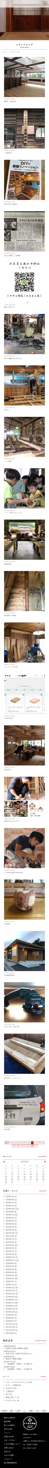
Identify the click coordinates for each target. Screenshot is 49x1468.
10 (14, 1146)
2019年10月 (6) (12, 1294)
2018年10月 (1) (12, 1312)
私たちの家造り (9, 1425)
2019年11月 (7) (12, 1291)
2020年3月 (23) (12, 1279)
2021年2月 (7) (11, 1251)
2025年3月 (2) (11, 1197)
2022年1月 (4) (11, 1230)
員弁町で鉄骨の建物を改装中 (17, 1348)
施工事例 (7, 1421)
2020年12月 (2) (12, 1257)
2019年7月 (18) (12, 1303)
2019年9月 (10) (12, 1297)
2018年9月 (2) (11, 1315)
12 (23, 1146)
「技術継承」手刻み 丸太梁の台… (20, 1364)
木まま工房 (8, 1429)
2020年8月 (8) (11, 1263)
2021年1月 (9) (11, 1254)
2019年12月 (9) (12, 1288)
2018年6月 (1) (11, 1321)
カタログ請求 (9, 1455)
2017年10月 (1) (12, 1330)
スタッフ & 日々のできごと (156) (19, 1382)
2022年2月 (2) (11, 1227)
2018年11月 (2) (12, 1309)
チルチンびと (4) (12, 1400)
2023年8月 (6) (11, 1212)
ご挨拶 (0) (10, 1391)
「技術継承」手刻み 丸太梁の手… (20, 1369)
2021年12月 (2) (12, 1233)
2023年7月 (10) (12, 1215)
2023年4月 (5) (11, 1224)
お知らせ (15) (11, 1388)
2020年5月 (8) (11, 1272)
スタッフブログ (9, 1440)
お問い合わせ (9, 1448)
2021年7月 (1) (11, 1239)
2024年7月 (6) (11, 1203)
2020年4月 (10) (12, 1275)
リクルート (8, 1459)
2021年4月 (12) (12, 1245)
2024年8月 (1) (11, 1200)
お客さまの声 (9, 1436)
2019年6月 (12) (12, 1306)
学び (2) (9, 1394)
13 (28, 1146)
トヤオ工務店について (12, 1444)
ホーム (5, 52)
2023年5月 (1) (11, 1221)
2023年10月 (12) (12, 1209)
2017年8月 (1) (11, 1333)
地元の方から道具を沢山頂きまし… (20, 1354)
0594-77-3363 (32, 1444)
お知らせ (7, 1451)
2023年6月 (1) (11, 1218)
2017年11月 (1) (12, 1327)
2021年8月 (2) (11, 1236)
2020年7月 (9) (11, 1266)
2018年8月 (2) (11, 1318)
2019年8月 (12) (12, 1300)
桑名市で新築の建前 (14, 1359)
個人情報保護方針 (10, 1463)
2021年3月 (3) (11, 1248)
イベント (7, 1433)
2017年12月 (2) (12, 1324)
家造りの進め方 (9, 1418)
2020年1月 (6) (11, 1285)
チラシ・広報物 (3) (13, 1385)
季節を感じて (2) (12, 1397)
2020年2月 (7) (11, 1281)
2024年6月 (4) (11, 1206)
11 (18, 1146)
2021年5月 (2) (11, 1242)
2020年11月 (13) (12, 1260)
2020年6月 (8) (11, 1269)
